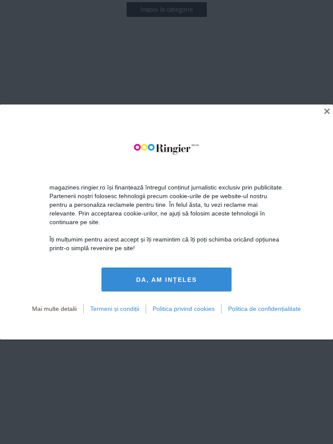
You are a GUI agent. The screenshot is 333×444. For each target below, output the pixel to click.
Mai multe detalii (54, 308)
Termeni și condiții (114, 308)
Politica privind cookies (184, 308)
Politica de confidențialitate (264, 308)
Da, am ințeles (166, 279)
